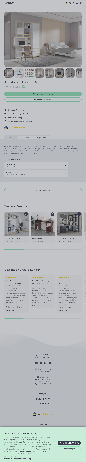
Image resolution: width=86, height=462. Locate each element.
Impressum (8, 458)
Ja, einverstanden (24, 451)
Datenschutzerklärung (22, 458)
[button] (69, 443)
